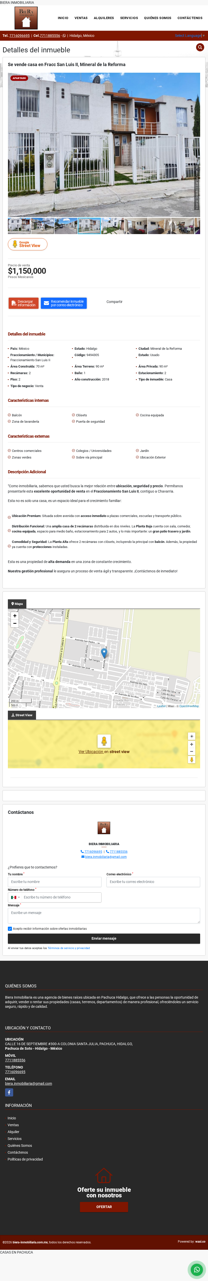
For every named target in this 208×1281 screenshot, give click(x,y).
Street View (29, 244)
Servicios (129, 18)
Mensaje (14, 905)
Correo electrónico (120, 874)
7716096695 (19, 36)
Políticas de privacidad (25, 1159)
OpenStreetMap (189, 706)
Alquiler (13, 1132)
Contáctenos (190, 18)
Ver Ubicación (91, 751)
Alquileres (104, 18)
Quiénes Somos (157, 18)
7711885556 (50, 36)
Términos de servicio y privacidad (69, 948)
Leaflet (161, 706)
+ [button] (14, 616)
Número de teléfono (22, 890)
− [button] (14, 623)
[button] (196, 77)
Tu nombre (16, 874)
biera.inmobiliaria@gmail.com (106, 857)
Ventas (81, 18)
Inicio (63, 18)
